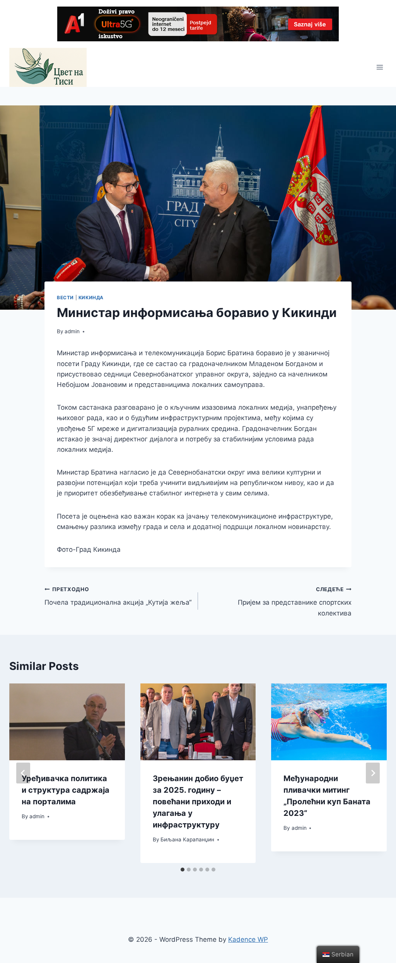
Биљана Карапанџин (187, 839)
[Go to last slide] (23, 773)
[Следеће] (373, 773)
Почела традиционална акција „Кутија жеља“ (117, 596)
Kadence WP (248, 939)
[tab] (182, 869)
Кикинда (91, 297)
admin (72, 331)
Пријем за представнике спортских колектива (295, 601)
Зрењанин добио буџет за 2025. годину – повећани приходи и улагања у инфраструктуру (198, 801)
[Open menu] (379, 67)
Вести (65, 297)
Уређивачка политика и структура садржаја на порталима (65, 790)
